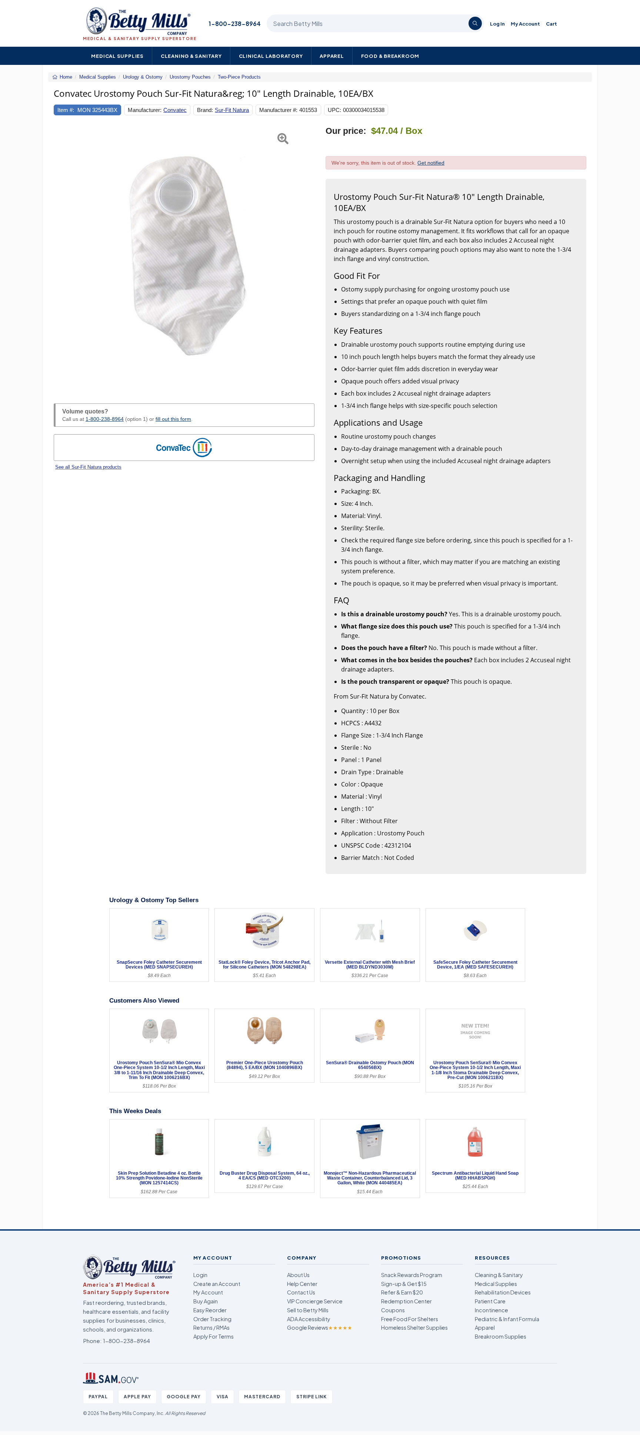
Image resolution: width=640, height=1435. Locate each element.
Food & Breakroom (390, 56)
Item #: (65, 110)
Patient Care (490, 1301)
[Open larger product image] (184, 256)
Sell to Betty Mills (308, 1310)
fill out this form (173, 419)
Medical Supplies (117, 56)
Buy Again (205, 1301)
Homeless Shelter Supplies (414, 1327)
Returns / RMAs (211, 1327)
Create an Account (216, 1283)
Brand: (205, 110)
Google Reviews (319, 1327)
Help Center (302, 1283)
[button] (63, 256)
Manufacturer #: (278, 110)
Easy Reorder (210, 1310)
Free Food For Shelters (409, 1319)
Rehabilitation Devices (503, 1292)
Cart (551, 23)
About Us (298, 1274)
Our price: (346, 131)
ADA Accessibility (308, 1319)
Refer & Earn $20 (402, 1292)
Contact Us (301, 1292)
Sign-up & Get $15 (404, 1283)
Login (200, 1274)
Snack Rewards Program (411, 1274)
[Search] (475, 23)
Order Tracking (212, 1319)
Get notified (430, 163)
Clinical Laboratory (271, 56)
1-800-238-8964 (235, 23)
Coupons (393, 1310)
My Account (525, 23)
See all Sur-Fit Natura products (88, 467)
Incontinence (491, 1310)
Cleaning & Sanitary (191, 56)
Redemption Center (406, 1301)
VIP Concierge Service (315, 1301)
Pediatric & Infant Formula (507, 1319)
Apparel (332, 56)
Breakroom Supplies (500, 1336)
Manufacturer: (144, 110)
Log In (497, 23)
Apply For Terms (213, 1336)
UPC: (334, 110)
